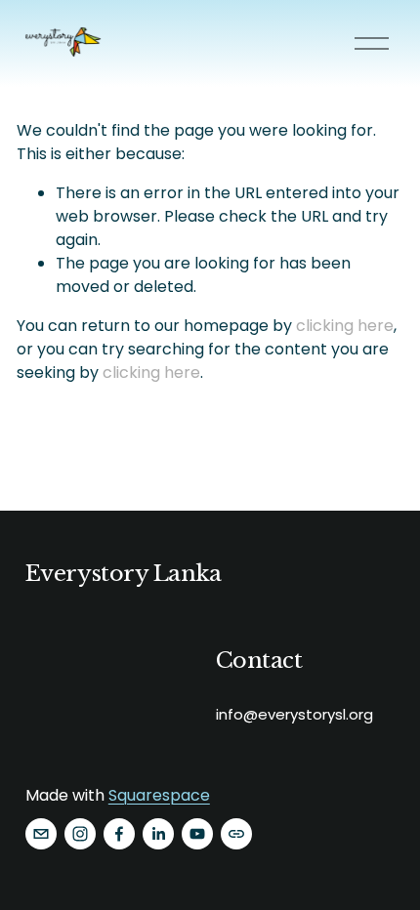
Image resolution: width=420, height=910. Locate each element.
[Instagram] (80, 833)
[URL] (236, 833)
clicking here (345, 325)
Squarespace (159, 795)
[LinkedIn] (158, 833)
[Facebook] (119, 833)
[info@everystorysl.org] (41, 833)
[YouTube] (197, 833)
